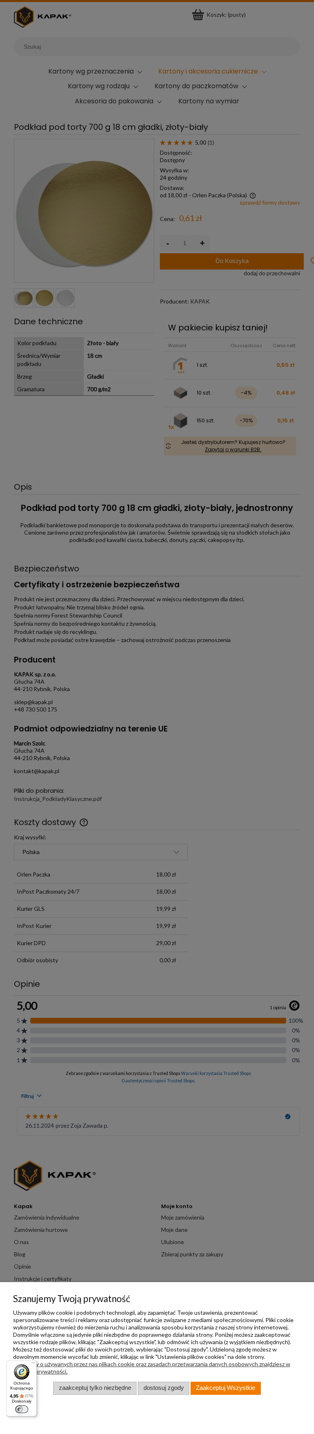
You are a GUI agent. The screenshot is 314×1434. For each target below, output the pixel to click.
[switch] (21, 1409)
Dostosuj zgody (164, 1388)
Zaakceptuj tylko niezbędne (95, 1388)
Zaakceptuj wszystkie (225, 1388)
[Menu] (33, 1364)
